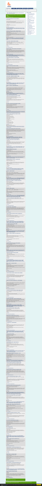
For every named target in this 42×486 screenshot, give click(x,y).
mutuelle (14, 8)
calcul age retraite (29, 31)
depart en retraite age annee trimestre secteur (30, 34)
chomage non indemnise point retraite (13, 156)
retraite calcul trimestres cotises (13, 94)
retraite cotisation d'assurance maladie (11, 231)
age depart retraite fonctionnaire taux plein (13, 230)
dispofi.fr (8, 452)
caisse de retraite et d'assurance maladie (15, 393)
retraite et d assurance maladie (20, 231)
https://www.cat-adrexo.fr (10, 426)
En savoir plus (5, 485)
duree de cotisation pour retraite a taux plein (15, 332)
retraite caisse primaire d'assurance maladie (13, 221)
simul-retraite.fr (9, 110)
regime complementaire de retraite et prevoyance (14, 305)
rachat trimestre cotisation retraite (9, 250)
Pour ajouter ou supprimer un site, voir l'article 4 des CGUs (12, 482)
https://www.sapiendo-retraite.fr (11, 205)
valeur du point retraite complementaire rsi (14, 360)
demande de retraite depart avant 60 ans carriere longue (14, 111)
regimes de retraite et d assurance (13, 55)
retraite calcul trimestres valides (12, 146)
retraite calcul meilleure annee (31, 30)
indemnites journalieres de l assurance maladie (15, 437)
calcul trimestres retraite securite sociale (18, 28)
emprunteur (19, 8)
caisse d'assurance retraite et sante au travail (14, 402)
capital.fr (8, 391)
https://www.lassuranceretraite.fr (11, 271)
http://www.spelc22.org (10, 167)
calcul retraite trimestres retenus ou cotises (12, 195)
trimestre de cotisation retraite (15, 38)
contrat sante (8, 8)
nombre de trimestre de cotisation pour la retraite (15, 73)
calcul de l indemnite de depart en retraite (16, 361)
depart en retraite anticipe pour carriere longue (13, 469)
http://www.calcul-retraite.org (10, 259)
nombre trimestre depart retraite (31, 22)
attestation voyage (30, 8)
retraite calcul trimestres (8, 38)
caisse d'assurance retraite (17, 331)
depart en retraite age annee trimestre (12, 74)
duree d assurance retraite (19, 146)
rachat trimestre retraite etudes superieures (13, 350)
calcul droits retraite (30, 25)
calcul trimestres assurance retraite (30, 15)
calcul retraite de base (30, 27)
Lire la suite (7, 71)
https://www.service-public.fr (10, 136)
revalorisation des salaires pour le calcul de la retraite (31, 32)
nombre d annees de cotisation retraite (18, 250)
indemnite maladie (25, 8)
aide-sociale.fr (9, 411)
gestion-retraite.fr (9, 177)
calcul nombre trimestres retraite (9, 28)
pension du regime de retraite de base (17, 147)
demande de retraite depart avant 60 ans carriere (15, 112)
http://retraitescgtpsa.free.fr (10, 92)
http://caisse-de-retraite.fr (10, 47)
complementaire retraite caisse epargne (15, 137)
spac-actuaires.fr (9, 241)
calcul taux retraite (30, 24)
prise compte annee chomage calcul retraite (10, 157)
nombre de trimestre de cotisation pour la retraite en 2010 (15, 168)
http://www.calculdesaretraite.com (11, 220)
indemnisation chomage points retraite (21, 156)
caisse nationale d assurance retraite (18, 222)
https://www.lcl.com (9, 359)
